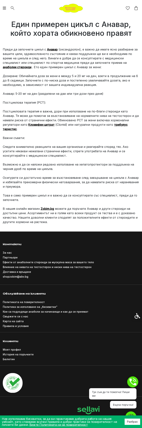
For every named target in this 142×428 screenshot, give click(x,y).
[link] (71, 8)
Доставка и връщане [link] (17, 271)
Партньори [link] (10, 257)
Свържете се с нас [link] (15, 316)
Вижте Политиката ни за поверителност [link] (58, 425)
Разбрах (132, 421)
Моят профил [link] (12, 349)
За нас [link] (7, 252)
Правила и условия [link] (16, 326)
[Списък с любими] (128, 8)
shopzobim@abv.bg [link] (15, 276)
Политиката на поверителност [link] (24, 302)
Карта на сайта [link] (13, 321)
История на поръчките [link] (18, 354)
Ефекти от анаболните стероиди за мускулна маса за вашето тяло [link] (48, 262)
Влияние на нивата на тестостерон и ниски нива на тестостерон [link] (47, 267)
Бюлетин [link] (9, 359)
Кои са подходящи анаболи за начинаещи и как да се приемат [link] (45, 311)
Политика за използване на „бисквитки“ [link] (30, 306)
